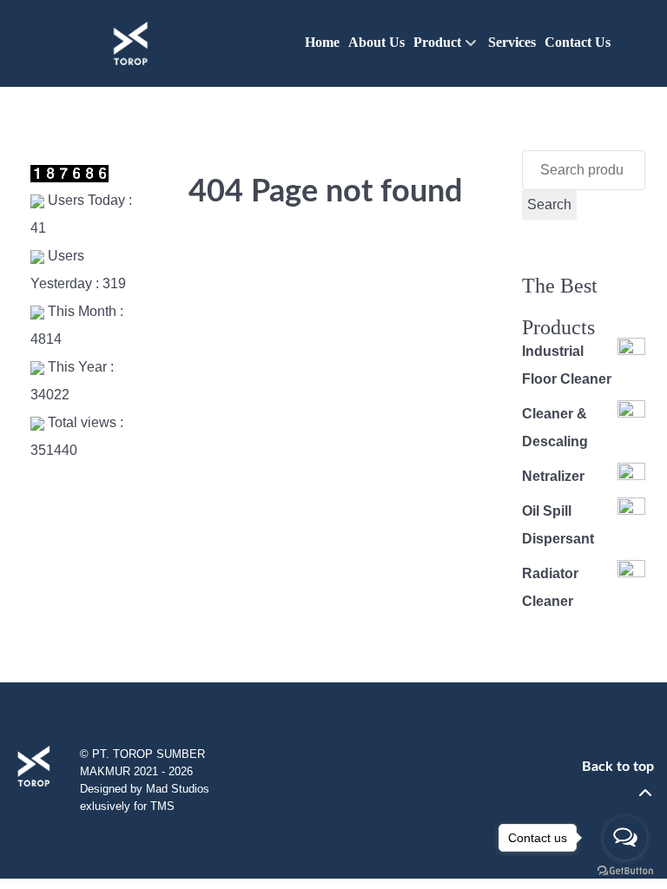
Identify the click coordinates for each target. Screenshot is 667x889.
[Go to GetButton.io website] (625, 871)
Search (549, 204)
